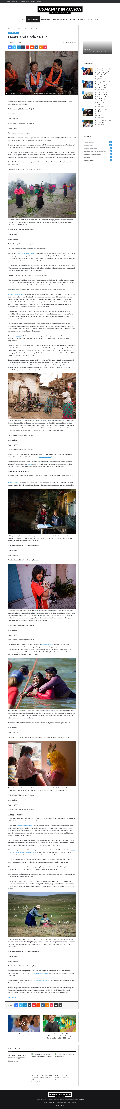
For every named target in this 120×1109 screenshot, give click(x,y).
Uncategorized (88, 160)
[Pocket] (45, 47)
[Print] (60, 1005)
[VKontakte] (36, 47)
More (96, 19)
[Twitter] (14, 47)
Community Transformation (92, 154)
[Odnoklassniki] (41, 47)
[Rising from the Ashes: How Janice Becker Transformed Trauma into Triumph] (88, 112)
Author (89, 19)
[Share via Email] (56, 1005)
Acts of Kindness (32, 19)
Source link (12, 997)
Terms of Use (15, 1)
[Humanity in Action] (60, 9)
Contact (38, 1)
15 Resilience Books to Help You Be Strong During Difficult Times (97, 49)
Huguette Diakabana (15, 294)
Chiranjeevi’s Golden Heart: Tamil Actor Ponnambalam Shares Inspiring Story (17, 1057)
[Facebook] (10, 47)
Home (8, 1)
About (33, 1)
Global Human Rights (60, 19)
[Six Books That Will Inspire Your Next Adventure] (65, 1063)
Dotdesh (81, 1099)
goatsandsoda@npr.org (41, 973)
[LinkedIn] (19, 47)
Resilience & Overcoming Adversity (95, 151)
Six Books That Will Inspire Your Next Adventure (63, 1077)
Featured (73, 19)
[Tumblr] (23, 47)
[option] (97, 43)
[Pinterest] (27, 47)
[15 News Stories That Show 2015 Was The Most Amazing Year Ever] (42, 1063)
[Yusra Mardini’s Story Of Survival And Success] (88, 123)
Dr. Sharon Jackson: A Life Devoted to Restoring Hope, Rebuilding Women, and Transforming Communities (103, 73)
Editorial (81, 19)
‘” (45, 457)
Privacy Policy (25, 1)
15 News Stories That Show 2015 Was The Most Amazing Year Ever (42, 1077)
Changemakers (45, 19)
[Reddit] (32, 47)
